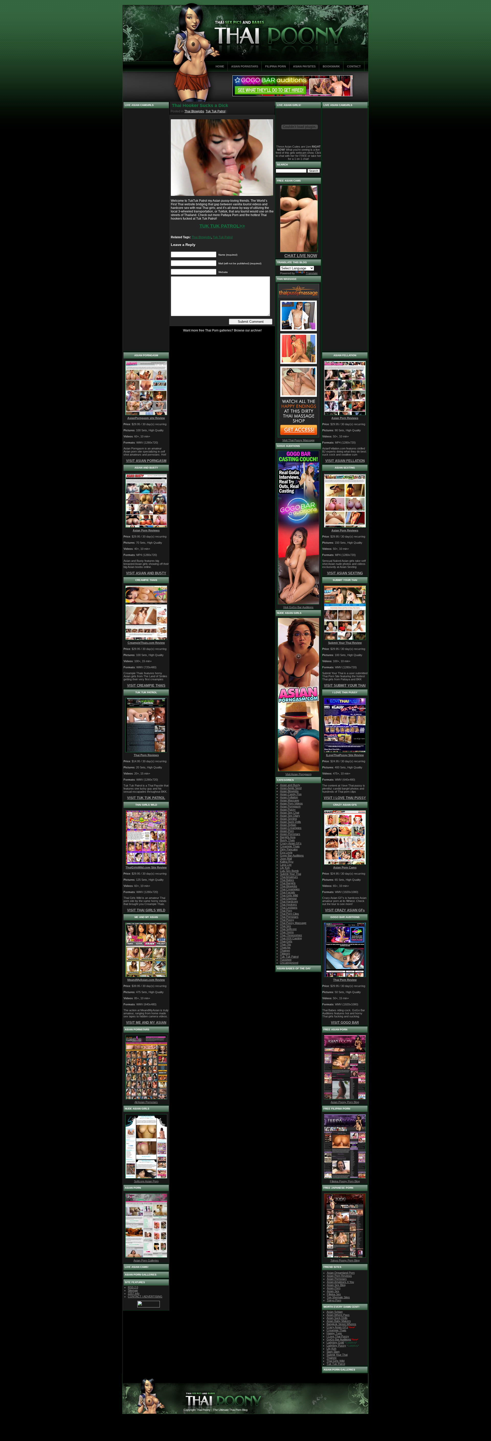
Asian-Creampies (291, 827)
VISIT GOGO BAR (345, 1023)
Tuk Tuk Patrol (216, 111)
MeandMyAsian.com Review (146, 979)
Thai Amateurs (289, 876)
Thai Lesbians (288, 907)
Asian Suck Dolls (290, 821)
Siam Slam (333, 1351)
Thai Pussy (287, 919)
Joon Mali (286, 858)
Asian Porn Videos (291, 803)
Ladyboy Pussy (336, 1345)
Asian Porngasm (290, 806)
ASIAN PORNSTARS (244, 66)
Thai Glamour (288, 898)
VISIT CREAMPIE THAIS (146, 685)
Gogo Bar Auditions (292, 855)
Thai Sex (285, 925)
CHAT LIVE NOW (300, 256)
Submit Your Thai (290, 873)
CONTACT (354, 66)
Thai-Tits (285, 944)
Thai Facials (287, 892)
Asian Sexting (288, 818)
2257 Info (133, 1293)
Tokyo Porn (334, 1300)
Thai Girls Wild (289, 895)
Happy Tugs (334, 1333)
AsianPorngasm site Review (146, 418)
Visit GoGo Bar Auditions (298, 607)
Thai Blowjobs (194, 111)
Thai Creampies (290, 889)
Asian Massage (289, 800)
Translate (312, 273)
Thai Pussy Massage (293, 922)
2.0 (133, 1287)
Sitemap (133, 1290)
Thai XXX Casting (291, 938)
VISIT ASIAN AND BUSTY (146, 573)
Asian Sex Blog (336, 1285)
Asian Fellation (289, 797)
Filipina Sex (334, 1294)
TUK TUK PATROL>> (222, 226)
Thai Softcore (288, 929)
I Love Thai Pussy (338, 1336)
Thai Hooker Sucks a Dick (200, 105)
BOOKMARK (331, 66)
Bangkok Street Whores (341, 1324)
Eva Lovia (286, 852)
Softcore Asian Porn (146, 1181)
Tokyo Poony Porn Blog (345, 1260)
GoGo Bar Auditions (339, 1339)
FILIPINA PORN (275, 66)
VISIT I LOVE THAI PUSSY (345, 798)
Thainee (285, 950)
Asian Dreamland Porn (341, 1272)
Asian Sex (333, 1291)
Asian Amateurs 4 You (340, 1281)
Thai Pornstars (289, 916)
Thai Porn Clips (289, 913)
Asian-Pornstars (290, 834)
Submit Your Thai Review (345, 642)
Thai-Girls (286, 941)
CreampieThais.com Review (146, 642)
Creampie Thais (290, 846)
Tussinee (286, 959)
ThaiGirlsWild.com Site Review (146, 867)
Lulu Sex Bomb (289, 870)
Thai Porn (286, 910)
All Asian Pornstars (146, 1102)
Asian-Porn (287, 830)
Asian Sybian (288, 824)
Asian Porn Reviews (146, 530)
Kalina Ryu (286, 861)
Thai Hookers (288, 904)
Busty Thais (287, 840)
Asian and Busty (290, 785)
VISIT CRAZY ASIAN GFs (345, 910)
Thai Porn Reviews (146, 755)
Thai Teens (287, 932)
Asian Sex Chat (289, 812)
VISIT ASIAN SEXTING (345, 573)
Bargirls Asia (287, 837)
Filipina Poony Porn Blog (345, 1181)
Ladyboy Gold (335, 1342)
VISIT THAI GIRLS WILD (146, 910)
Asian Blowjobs (289, 791)
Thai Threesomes (291, 935)
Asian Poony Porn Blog (345, 1102)
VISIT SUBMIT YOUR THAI (345, 685)
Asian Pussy (288, 809)
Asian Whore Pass (338, 1314)
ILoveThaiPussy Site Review (345, 755)
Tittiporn (285, 953)
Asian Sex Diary (290, 815)
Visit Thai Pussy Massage (298, 440)
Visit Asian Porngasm (298, 774)
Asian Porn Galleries (146, 1260)
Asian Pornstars (337, 1278)
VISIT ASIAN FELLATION (345, 461)
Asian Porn (333, 1288)
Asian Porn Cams (344, 867)
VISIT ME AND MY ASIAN (146, 1023)
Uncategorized (289, 962)
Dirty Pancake (289, 849)
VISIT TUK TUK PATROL (146, 798)
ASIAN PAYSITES (304, 66)
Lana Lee (286, 864)
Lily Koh (285, 867)
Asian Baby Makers (339, 1321)
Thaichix (285, 947)
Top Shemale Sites (338, 1297)
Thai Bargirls (288, 883)
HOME (220, 66)
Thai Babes (287, 880)
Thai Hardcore (289, 901)
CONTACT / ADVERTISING (145, 1296)
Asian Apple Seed (291, 788)
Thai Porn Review (345, 979)
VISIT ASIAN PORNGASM (146, 461)
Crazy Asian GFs (291, 843)
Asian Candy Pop (291, 794)
